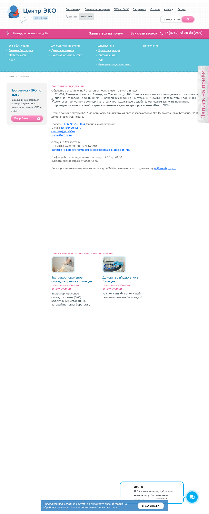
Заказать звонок (144, 34)
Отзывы (155, 9)
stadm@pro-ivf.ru (61, 135)
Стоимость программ (97, 9)
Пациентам (139, 9)
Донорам (71, 16)
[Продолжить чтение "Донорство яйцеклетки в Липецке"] (114, 273)
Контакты (86, 16)
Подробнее (21, 118)
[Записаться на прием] (203, 94)
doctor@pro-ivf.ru (70, 127)
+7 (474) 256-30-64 (74, 124)
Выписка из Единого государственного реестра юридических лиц (90, 150)
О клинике (72, 9)
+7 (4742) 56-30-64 (178, 33)
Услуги (167, 9)
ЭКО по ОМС (121, 9)
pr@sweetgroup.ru (165, 168)
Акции (182, 9)
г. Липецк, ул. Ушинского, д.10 (29, 33)
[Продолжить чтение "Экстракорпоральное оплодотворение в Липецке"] (63, 273)
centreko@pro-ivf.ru (63, 131)
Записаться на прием (106, 34)
